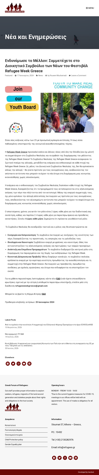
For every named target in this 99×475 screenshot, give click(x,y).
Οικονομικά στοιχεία (13, 435)
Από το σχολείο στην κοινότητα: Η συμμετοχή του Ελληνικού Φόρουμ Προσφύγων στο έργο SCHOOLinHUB (49, 325)
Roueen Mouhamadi (58, 75)
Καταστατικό (10, 425)
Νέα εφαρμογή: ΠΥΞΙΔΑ (14, 334)
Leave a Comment (78, 75)
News (40, 75)
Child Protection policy (14, 440)
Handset (91, 472)
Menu (91, 8)
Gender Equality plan (13, 444)
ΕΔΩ (58, 278)
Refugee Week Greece (17, 152)
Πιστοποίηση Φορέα (13, 430)
